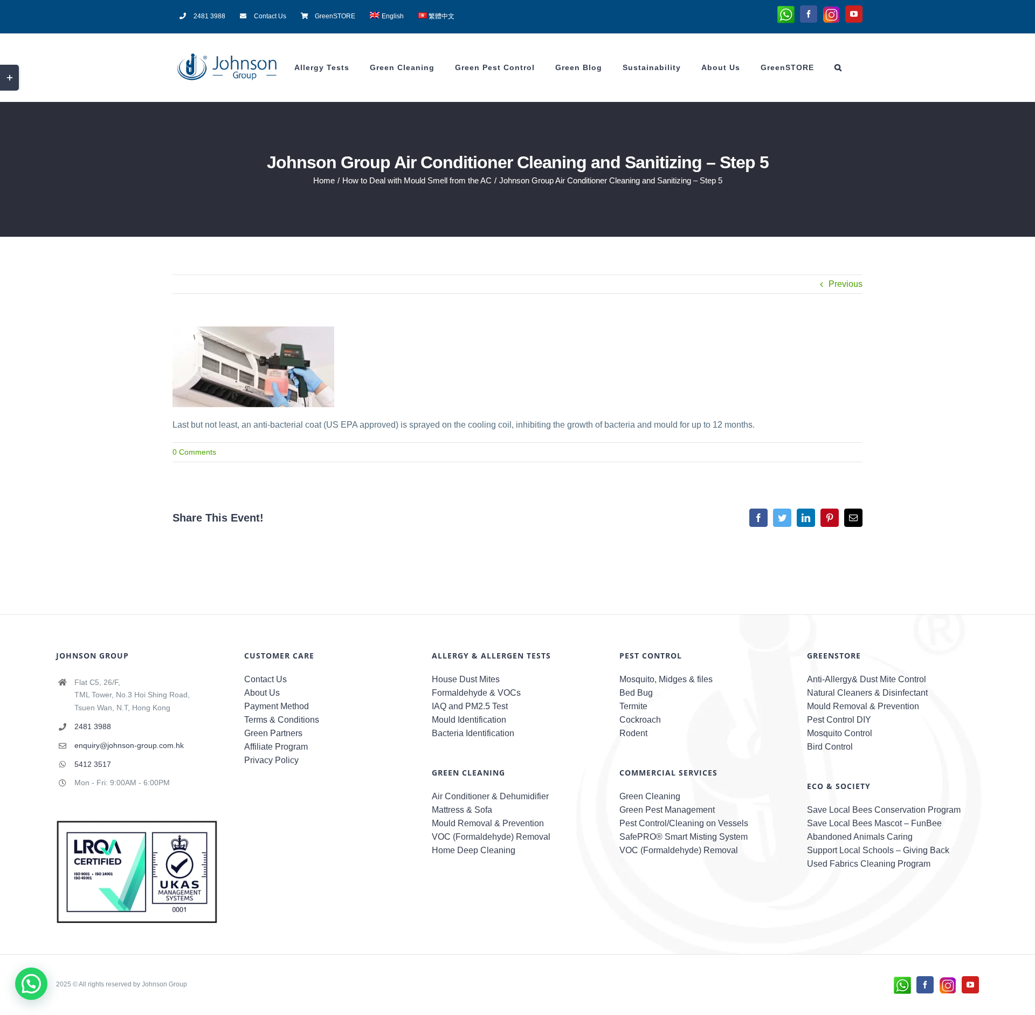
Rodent (633, 733)
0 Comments (194, 452)
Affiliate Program (276, 746)
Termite (633, 706)
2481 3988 (92, 726)
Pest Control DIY (839, 719)
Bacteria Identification (473, 733)
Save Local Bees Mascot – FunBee (874, 823)
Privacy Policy (271, 760)
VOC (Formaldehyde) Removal (491, 836)
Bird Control (830, 746)
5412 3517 (92, 764)
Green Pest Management (667, 809)
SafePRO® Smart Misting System (683, 836)
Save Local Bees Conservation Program (884, 809)
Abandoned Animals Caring (860, 836)
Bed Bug (636, 692)
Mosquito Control (839, 733)
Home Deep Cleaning (473, 850)
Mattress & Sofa (462, 809)
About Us (262, 692)
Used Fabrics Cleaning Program (868, 863)
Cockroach (640, 719)
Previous (845, 284)
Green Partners (273, 733)
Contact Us (265, 679)
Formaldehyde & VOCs (476, 692)
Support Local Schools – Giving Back (878, 850)
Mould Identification (469, 719)
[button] (838, 67)
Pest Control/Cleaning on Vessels (683, 823)
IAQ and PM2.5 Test (470, 706)
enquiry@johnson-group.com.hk (129, 745)
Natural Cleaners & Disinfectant (867, 692)
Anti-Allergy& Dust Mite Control (866, 679)
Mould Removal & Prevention (488, 823)
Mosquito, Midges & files (666, 679)
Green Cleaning (649, 796)
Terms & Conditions (281, 719)
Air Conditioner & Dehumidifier (490, 796)
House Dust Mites (466, 679)
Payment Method (276, 706)
